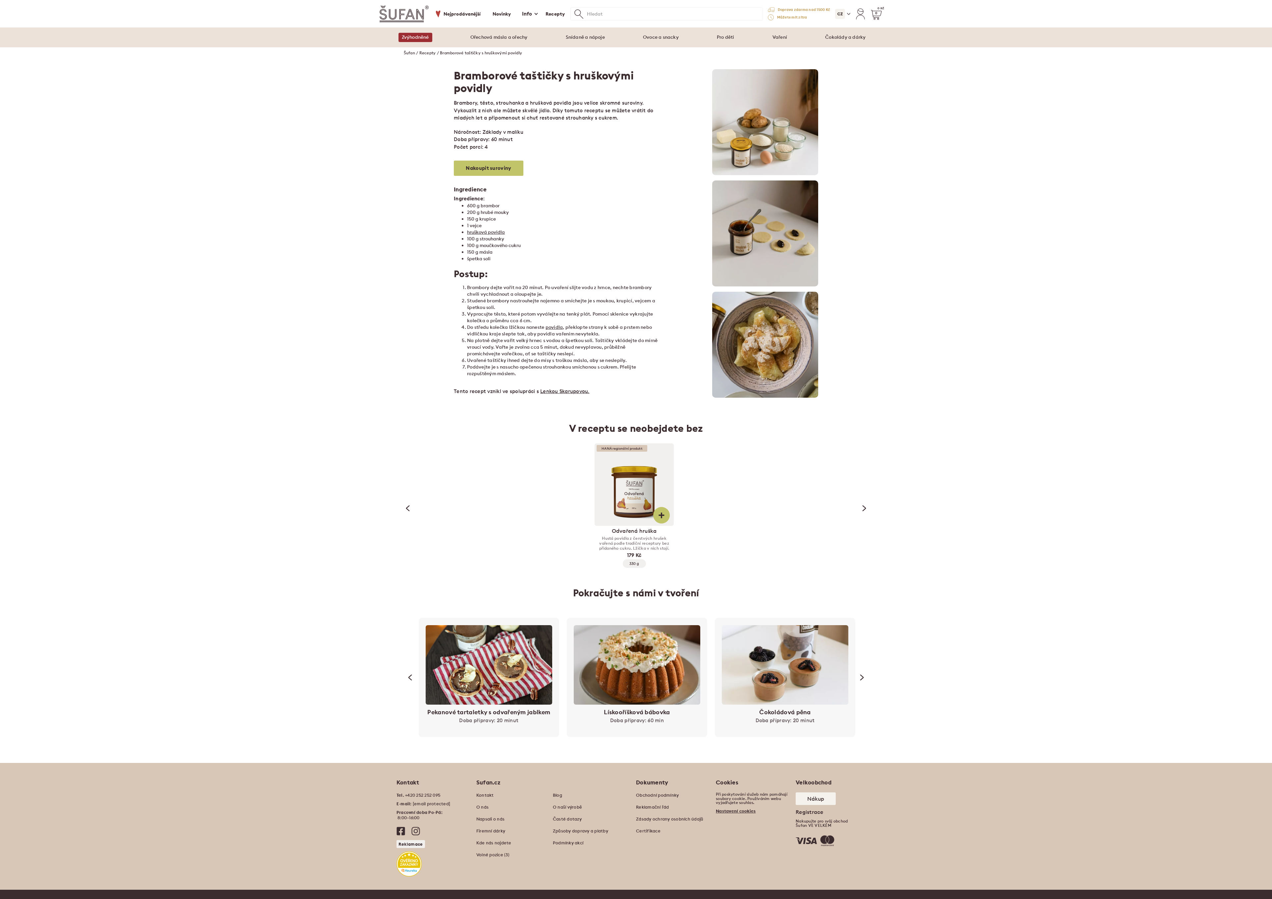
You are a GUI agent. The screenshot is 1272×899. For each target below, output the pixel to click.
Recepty (555, 14)
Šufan (409, 52)
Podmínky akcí (568, 842)
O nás (482, 807)
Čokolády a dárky (845, 37)
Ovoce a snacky (661, 37)
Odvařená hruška (634, 531)
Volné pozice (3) (492, 854)
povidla (554, 327)
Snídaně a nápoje (585, 37)
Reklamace (410, 844)
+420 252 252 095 (422, 795)
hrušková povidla (486, 232)
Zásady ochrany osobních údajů (669, 819)
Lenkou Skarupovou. (565, 391)
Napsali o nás (490, 819)
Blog (557, 795)
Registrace (809, 812)
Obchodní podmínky (657, 795)
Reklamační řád (652, 807)
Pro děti (725, 37)
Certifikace (648, 830)
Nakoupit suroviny (488, 168)
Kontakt (485, 795)
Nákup (815, 798)
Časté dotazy (567, 819)
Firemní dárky (490, 830)
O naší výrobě (567, 807)
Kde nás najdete (493, 842)
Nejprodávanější (462, 14)
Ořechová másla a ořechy (499, 37)
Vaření (779, 37)
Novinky (502, 14)
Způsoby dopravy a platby (580, 830)
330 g (634, 563)
